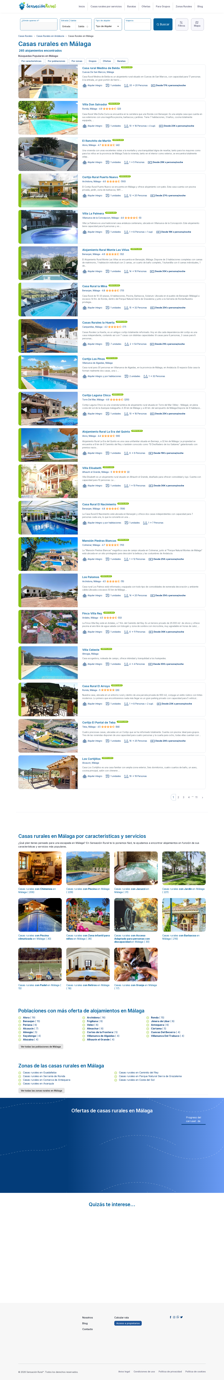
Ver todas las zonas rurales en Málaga (41, 1090)
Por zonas (77, 61)
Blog (200, 6)
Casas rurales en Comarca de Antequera (46, 1079)
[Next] (202, 797)
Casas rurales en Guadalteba (39, 1072)
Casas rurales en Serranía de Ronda (43, 1076)
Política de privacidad (170, 1371)
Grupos (92, 61)
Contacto (87, 1329)
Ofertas (146, 6)
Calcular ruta (121, 1317)
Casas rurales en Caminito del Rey (138, 1072)
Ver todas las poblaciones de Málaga (41, 1046)
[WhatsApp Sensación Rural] (178, 1317)
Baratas (131, 6)
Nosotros (87, 1317)
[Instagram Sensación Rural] (174, 1317)
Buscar (164, 24)
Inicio (82, 6)
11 (196, 797)
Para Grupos (163, 6)
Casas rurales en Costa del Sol (136, 1079)
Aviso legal (124, 1371)
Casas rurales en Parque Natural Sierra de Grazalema (150, 1076)
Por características (31, 61)
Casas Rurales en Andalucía (50, 36)
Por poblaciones (56, 61)
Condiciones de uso (144, 1371)
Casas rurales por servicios (106, 6)
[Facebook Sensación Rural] (170, 1317)
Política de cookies (195, 1371)
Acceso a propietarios (128, 1323)
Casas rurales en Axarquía (38, 1083)
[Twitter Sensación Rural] (181, 1317)
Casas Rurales (25, 36)
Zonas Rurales (184, 6)
